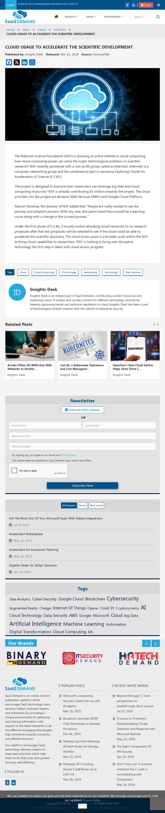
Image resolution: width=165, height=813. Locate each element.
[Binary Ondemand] (26, 659)
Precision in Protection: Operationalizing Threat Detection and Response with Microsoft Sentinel (136, 728)
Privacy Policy (91, 800)
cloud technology (25, 615)
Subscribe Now (82, 485)
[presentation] (154, 324)
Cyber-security (44, 598)
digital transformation (30, 631)
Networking (90, 272)
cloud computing (44, 272)
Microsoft (101, 615)
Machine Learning (83, 623)
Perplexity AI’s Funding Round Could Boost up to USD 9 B (47, 3)
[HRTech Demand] (138, 659)
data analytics (20, 599)
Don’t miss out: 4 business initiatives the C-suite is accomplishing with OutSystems (134, 774)
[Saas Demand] (20, 16)
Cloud (42, 29)
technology (111, 272)
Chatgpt (45, 608)
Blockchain (95, 598)
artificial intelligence (35, 623)
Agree (82, 806)
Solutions (60, 29)
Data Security (55, 615)
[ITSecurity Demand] (82, 659)
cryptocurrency (127, 608)
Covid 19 (107, 608)
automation (116, 624)
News (89, 16)
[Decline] (159, 802)
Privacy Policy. (69, 455)
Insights (70, 16)
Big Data (131, 615)
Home (10, 29)
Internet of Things (69, 607)
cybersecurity (123, 598)
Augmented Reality (23, 608)
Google (85, 615)
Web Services (133, 272)
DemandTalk (101, 54)
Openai (92, 608)
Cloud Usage (69, 272)
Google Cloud (70, 598)
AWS (73, 615)
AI (143, 607)
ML (90, 631)
